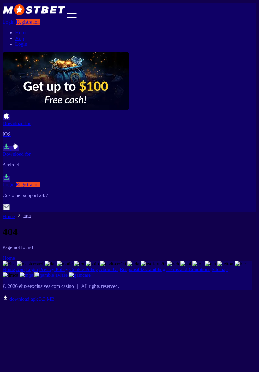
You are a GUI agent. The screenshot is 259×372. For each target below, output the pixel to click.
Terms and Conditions (188, 269)
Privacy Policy (53, 269)
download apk (31, 299)
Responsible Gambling (142, 269)
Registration (28, 22)
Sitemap (220, 269)
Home (21, 32)
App (19, 38)
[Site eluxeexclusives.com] (34, 16)
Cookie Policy (83, 269)
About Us (108, 269)
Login (9, 22)
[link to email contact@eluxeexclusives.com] (6, 209)
